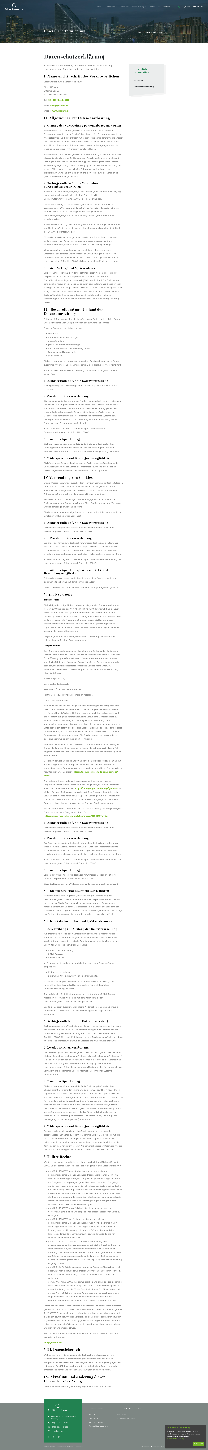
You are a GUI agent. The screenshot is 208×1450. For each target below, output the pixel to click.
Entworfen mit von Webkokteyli (152, 1447)
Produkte (125, 7)
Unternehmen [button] (112, 7)
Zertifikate (93, 1418)
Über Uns (93, 1415)
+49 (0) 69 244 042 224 (60, 1427)
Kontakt (166, 7)
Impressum (138, 80)
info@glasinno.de (59, 105)
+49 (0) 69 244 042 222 (189, 7)
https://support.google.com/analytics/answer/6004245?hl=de (76, 816)
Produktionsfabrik (96, 1422)
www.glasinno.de (60, 111)
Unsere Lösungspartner (98, 1426)
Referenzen (155, 7)
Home (100, 7)
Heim (140, 32)
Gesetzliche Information (155, 32)
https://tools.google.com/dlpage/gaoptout (96, 788)
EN (202, 7)
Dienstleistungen (139, 7)
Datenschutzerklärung (144, 87)
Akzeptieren (198, 1444)
